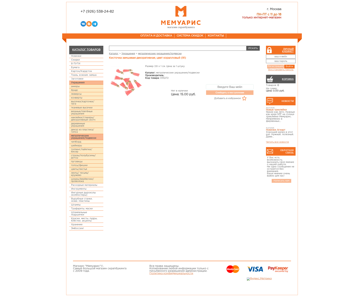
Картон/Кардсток (81, 71)
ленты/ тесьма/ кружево (80, 174)
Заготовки (77, 79)
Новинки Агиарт (275, 130)
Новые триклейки (276, 110)
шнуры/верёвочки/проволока (82, 180)
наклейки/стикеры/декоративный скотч (83, 119)
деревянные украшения (78, 125)
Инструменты (78, 189)
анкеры (75, 86)
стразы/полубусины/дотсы (83, 156)
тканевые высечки (82, 108)
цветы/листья (79, 169)
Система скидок (190, 36)
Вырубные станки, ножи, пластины (82, 200)
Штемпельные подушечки (79, 213)
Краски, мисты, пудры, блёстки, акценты (84, 219)
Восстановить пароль (280, 70)
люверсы (76, 94)
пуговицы (76, 162)
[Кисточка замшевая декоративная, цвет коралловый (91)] (126, 81)
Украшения (78, 83)
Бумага (75, 67)
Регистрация (275, 66)
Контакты (216, 36)
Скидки (75, 60)
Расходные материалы (84, 185)
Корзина (288, 79)
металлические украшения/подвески (83, 137)
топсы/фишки (79, 165)
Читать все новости (277, 142)
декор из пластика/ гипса (82, 131)
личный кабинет (288, 50)
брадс (74, 90)
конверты (76, 98)
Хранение (76, 225)
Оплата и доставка (156, 36)
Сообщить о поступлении (230, 92)
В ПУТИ (75, 64)
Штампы (76, 205)
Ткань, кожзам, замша (83, 75)
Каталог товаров (86, 50)
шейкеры (76, 146)
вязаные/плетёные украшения (82, 112)
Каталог (113, 54)
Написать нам (281, 181)
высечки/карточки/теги (82, 103)
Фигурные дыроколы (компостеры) (83, 194)
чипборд (76, 142)
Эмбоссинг (77, 228)
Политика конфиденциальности (171, 273)
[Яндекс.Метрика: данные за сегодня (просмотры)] (259, 278)
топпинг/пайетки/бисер (81, 150)
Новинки (76, 56)
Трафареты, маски (82, 209)
